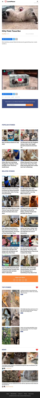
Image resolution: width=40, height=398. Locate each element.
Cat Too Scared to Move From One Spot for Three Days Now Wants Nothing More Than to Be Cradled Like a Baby (29, 250)
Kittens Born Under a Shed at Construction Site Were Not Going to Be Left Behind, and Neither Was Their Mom (10, 250)
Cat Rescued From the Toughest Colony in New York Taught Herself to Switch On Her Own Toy (29, 145)
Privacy (25, 393)
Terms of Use (31, 393)
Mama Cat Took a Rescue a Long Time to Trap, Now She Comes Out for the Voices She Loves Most (10, 211)
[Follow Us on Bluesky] (23, 280)
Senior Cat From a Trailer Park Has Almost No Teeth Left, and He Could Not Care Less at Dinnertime (29, 230)
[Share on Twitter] (14, 39)
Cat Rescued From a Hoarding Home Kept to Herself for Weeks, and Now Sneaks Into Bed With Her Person (29, 211)
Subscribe (29, 105)
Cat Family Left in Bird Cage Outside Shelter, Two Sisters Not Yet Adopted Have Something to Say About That (29, 270)
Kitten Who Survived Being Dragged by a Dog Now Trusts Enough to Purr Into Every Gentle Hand (10, 164)
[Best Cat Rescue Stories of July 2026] (10, 135)
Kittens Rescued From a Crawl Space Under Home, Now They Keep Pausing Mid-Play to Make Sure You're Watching (29, 164)
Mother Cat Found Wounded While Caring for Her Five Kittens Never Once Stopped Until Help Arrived (29, 329)
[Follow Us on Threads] (26, 280)
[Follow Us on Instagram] (20, 280)
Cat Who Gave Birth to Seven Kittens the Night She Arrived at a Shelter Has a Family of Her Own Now (29, 291)
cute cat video (7, 97)
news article (17, 97)
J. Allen (7, 368)
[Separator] (16, 39)
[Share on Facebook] (7, 39)
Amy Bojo (4, 33)
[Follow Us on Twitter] (17, 280)
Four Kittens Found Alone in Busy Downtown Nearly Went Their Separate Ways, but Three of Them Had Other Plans (10, 230)
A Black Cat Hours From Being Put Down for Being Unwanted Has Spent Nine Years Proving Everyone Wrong (10, 191)
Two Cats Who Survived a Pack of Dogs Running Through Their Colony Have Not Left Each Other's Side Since (10, 270)
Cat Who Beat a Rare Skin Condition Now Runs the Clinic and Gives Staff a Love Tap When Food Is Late (29, 191)
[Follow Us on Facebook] (14, 280)
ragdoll (12, 97)
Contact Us (20, 393)
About (8, 393)
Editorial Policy (13, 393)
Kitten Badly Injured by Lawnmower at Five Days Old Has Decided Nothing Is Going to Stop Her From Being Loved (29, 310)
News (3, 140)
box (2, 97)
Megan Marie (8, 386)
